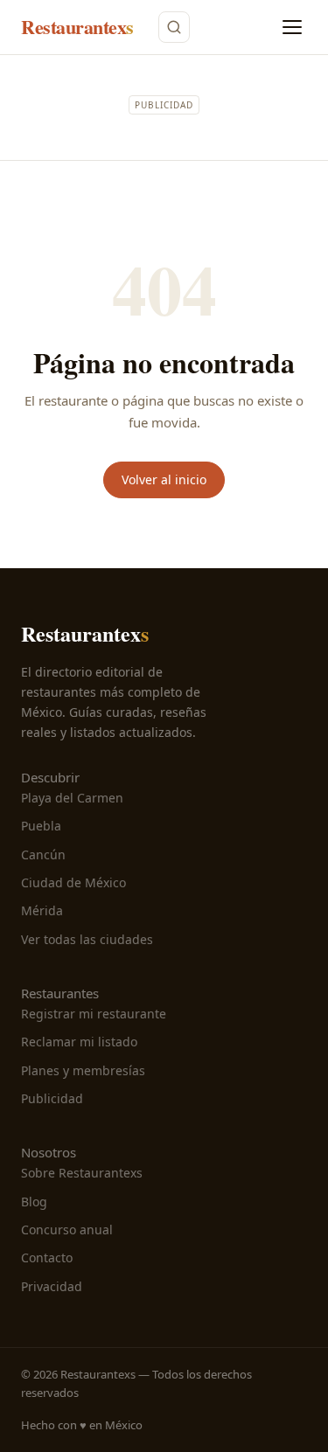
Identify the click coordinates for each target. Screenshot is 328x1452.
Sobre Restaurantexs (82, 1172)
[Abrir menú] (292, 27)
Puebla (41, 825)
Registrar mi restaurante (93, 1013)
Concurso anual (67, 1229)
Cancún (43, 854)
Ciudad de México (73, 882)
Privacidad (51, 1286)
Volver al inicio (164, 479)
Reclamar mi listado (79, 1041)
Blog (34, 1201)
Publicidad (52, 1098)
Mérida (42, 910)
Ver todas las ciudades (87, 939)
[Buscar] (174, 27)
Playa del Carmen (72, 797)
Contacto (47, 1257)
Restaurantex (77, 26)
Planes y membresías (83, 1070)
